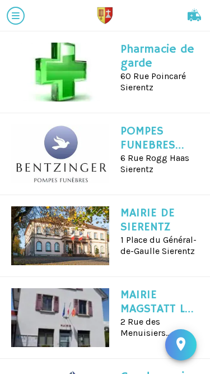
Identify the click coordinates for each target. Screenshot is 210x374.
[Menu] (15, 15)
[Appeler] (194, 15)
